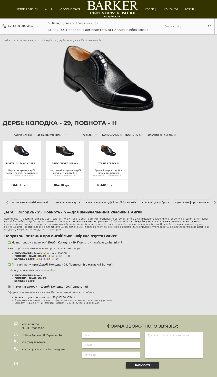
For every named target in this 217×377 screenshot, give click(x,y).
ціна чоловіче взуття (67, 202)
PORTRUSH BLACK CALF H (21, 163)
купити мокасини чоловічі (54, 221)
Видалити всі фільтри (160, 134)
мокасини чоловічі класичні (30, 202)
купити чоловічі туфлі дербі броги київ (111, 202)
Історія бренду (27, 9)
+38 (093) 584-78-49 (21, 26)
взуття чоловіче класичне (151, 218)
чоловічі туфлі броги (154, 226)
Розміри (191, 9)
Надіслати (142, 365)
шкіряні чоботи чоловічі (28, 226)
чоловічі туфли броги (155, 202)
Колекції (151, 9)
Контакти (171, 9)
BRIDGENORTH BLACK (65, 163)
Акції (48, 9)
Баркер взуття (13, 218)
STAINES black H (108, 163)
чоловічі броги (149, 224)
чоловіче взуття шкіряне (172, 221)
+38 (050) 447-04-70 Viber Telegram (43, 349)
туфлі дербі (115, 224)
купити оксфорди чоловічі (192, 202)
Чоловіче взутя (70, 9)
